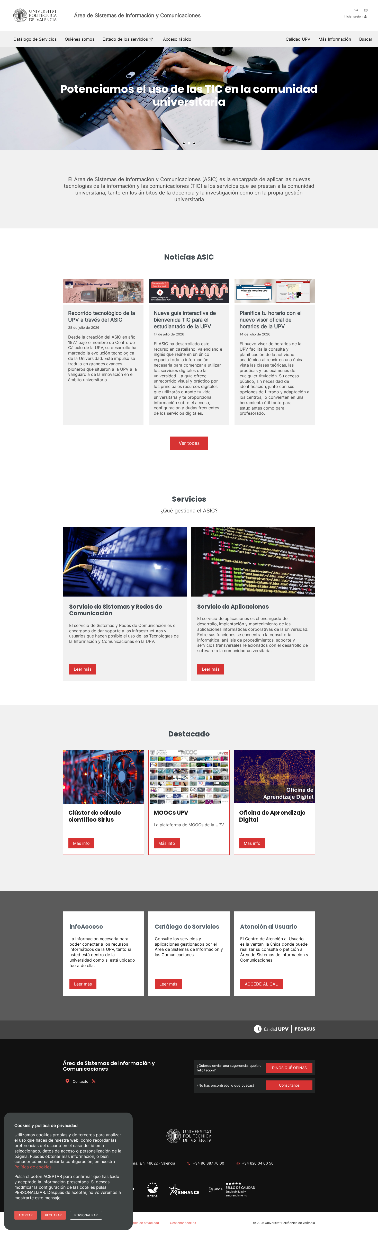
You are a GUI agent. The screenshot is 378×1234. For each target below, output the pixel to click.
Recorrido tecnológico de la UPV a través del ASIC (101, 316)
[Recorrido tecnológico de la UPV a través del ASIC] (103, 292)
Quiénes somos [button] (79, 39)
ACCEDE (254, 984)
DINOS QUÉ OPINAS (289, 1068)
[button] (366, 39)
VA (356, 10)
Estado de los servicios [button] (125, 39)
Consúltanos (289, 1085)
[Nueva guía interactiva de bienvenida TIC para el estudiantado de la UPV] (189, 292)
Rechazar (53, 1215)
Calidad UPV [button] (298, 39)
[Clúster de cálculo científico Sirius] (103, 777)
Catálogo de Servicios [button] (35, 39)
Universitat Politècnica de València (290, 1223)
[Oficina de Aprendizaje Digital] (274, 777)
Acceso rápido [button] (177, 39)
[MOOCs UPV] (189, 777)
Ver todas (189, 443)
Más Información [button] (335, 39)
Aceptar (26, 1215)
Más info (81, 843)
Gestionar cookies (183, 1223)
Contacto (80, 1081)
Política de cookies (32, 1166)
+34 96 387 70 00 (208, 1163)
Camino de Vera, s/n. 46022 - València (143, 1163)
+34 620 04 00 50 (258, 1163)
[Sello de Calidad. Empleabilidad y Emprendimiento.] (232, 1196)
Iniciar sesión (353, 16)
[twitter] (93, 1081)
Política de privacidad (143, 1223)
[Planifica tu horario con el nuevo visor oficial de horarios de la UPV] (275, 292)
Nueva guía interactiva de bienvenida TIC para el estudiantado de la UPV (185, 320)
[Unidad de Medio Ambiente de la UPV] (152, 1197)
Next (371, 99)
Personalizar (86, 1215)
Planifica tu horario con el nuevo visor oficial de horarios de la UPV (271, 320)
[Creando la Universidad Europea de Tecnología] (184, 1194)
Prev (7, 99)
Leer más (83, 669)
